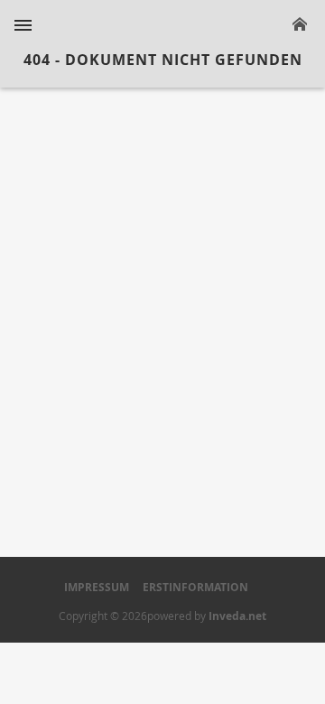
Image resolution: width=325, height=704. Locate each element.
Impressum (96, 587)
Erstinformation (195, 587)
